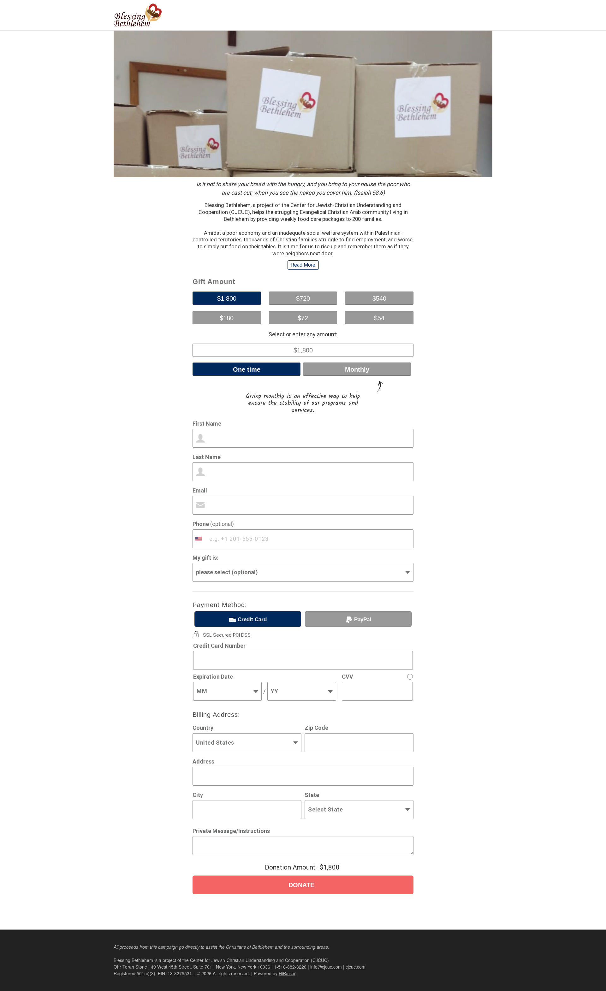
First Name (207, 423)
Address (203, 761)
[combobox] (199, 539)
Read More (303, 265)
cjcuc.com (355, 967)
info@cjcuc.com (326, 967)
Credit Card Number (219, 645)
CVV (347, 676)
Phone (213, 524)
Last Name (207, 457)
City (198, 795)
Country (203, 727)
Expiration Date (213, 676)
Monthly (357, 369)
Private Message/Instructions (231, 831)
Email (200, 490)
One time (246, 369)
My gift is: (205, 557)
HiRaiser (287, 973)
